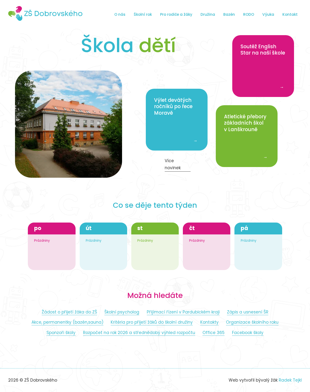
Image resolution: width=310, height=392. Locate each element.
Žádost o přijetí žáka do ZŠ (69, 312)
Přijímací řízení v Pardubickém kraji (183, 312)
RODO (248, 14)
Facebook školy (248, 333)
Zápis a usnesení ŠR (247, 312)
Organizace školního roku (252, 322)
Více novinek (173, 164)
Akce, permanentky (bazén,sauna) (67, 322)
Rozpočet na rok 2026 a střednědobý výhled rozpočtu (139, 333)
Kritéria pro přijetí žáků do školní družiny (152, 322)
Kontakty (209, 322)
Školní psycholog (121, 312)
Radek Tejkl (290, 380)
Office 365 (213, 333)
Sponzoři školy (61, 333)
